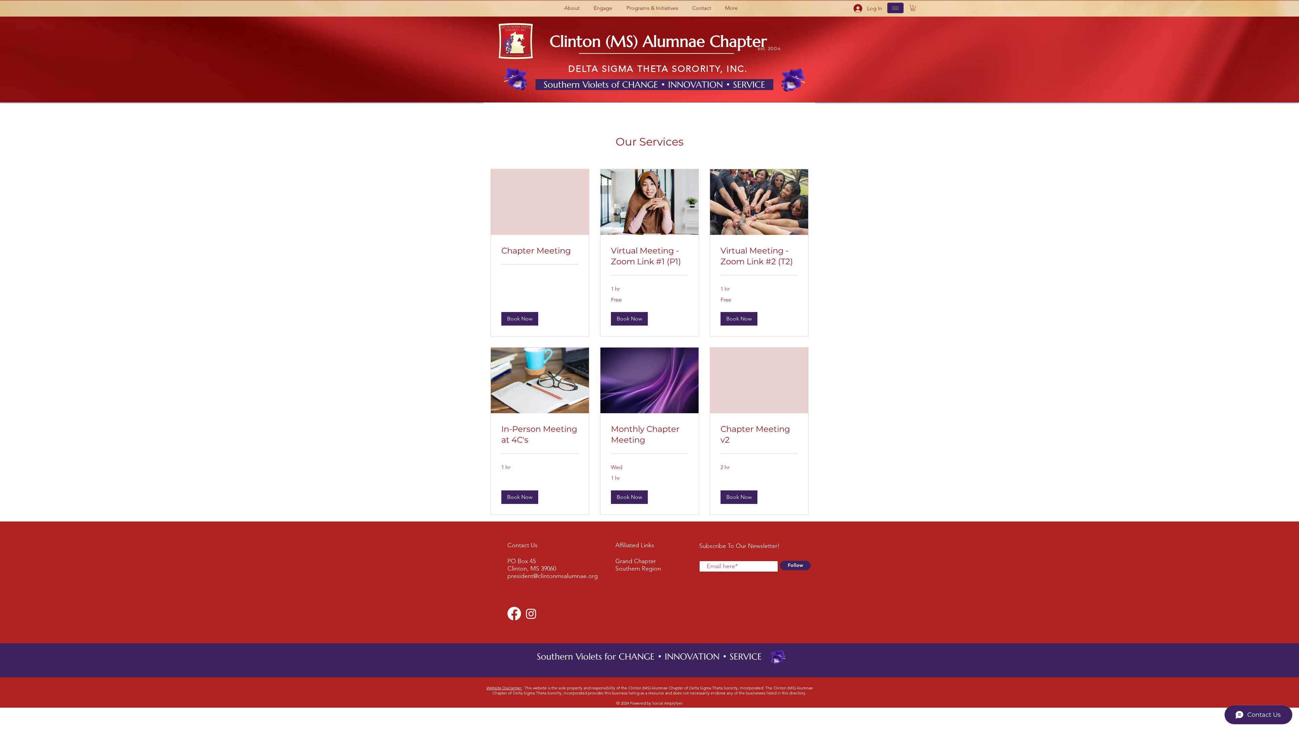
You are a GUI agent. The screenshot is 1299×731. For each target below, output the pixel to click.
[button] (572, 8)
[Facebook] (514, 613)
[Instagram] (531, 613)
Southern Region (638, 568)
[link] (539, 250)
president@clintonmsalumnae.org (552, 576)
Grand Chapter (635, 561)
